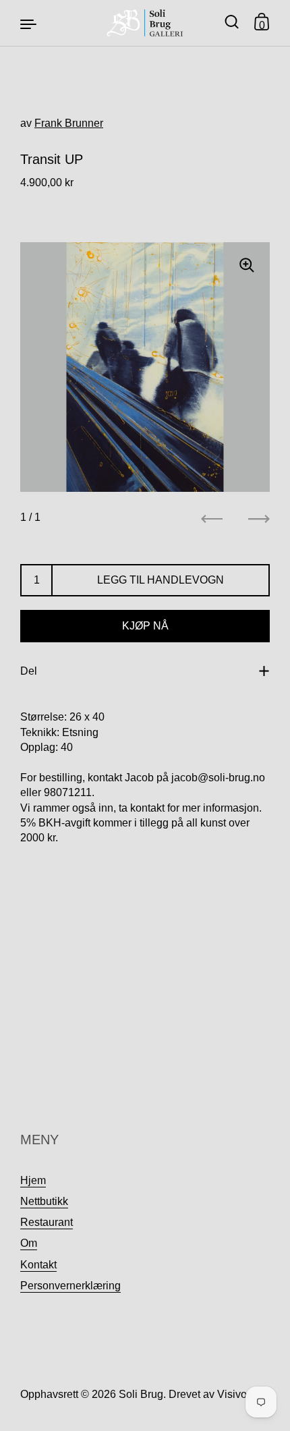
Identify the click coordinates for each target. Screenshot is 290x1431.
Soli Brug (141, 1394)
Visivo (232, 1394)
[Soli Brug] (145, 22)
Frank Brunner (68, 123)
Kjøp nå (145, 626)
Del (28, 671)
